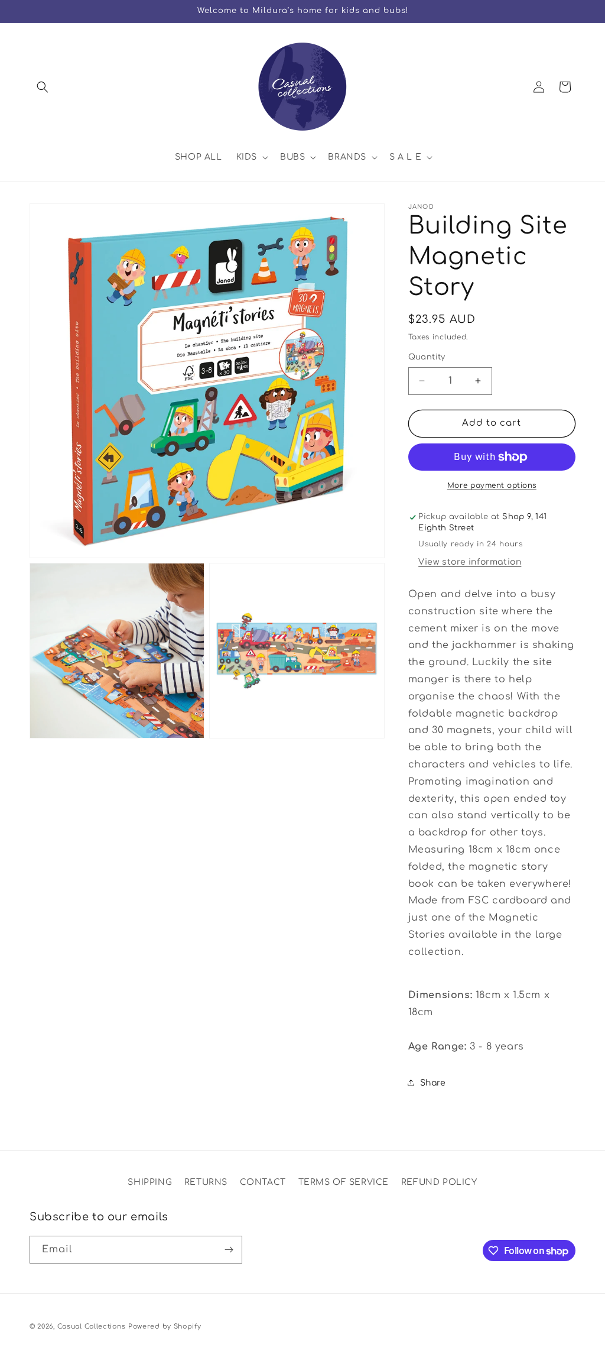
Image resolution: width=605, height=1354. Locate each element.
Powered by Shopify (164, 1326)
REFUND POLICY (439, 1182)
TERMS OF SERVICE (343, 1182)
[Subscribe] (229, 1250)
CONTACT (263, 1182)
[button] (43, 87)
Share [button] (433, 1082)
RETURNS (205, 1182)
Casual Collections (91, 1326)
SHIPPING (150, 1182)
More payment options (491, 485)
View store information (469, 562)
